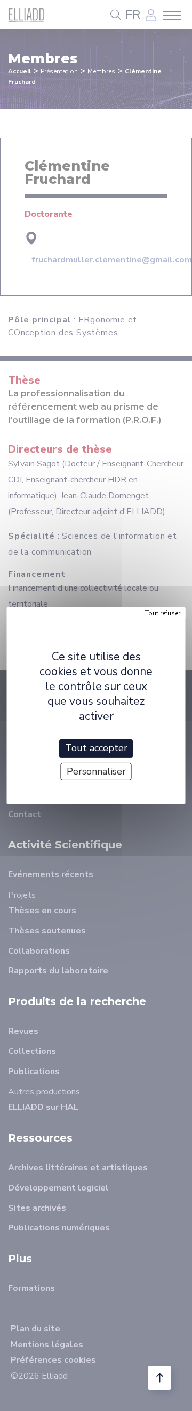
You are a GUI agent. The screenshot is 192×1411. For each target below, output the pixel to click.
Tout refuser (162, 613)
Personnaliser (96, 771)
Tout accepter (96, 748)
